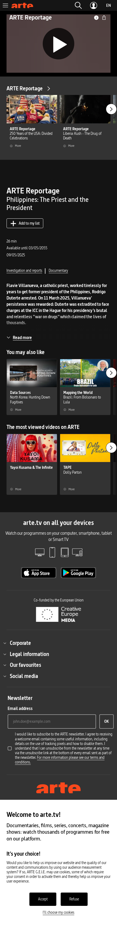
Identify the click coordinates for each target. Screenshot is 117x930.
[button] (78, 5)
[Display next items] (111, 109)
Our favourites (25, 665)
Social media (24, 676)
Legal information (29, 654)
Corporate (20, 643)
